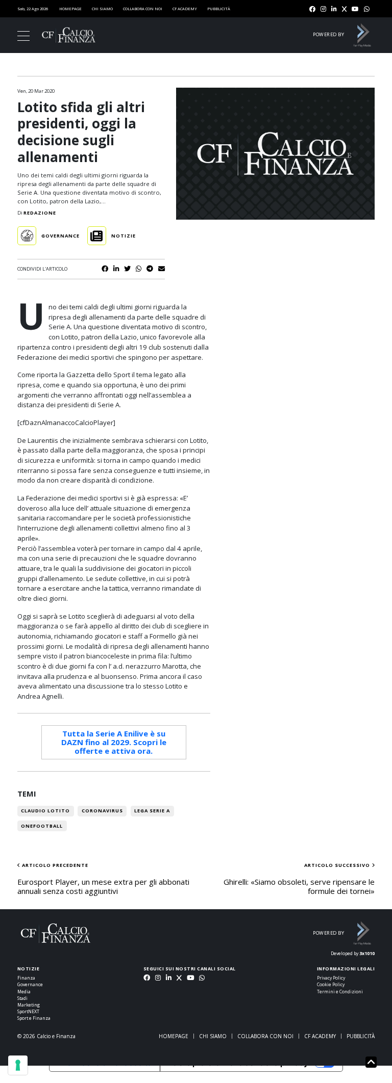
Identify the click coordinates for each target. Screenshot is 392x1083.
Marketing (28, 1005)
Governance (30, 985)
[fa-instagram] (323, 9)
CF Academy (185, 8)
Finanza (26, 978)
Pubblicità (218, 8)
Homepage (70, 8)
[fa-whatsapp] (367, 9)
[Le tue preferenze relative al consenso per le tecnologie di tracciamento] (18, 1065)
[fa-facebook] (312, 9)
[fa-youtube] (355, 9)
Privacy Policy (331, 978)
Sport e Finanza (34, 1018)
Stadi (22, 998)
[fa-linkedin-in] (334, 9)
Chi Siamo (102, 8)
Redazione (39, 212)
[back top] (371, 1062)
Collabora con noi (142, 8)
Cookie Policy (331, 985)
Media (24, 992)
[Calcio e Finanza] (68, 34)
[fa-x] (344, 9)
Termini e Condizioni (340, 992)
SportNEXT (28, 1012)
